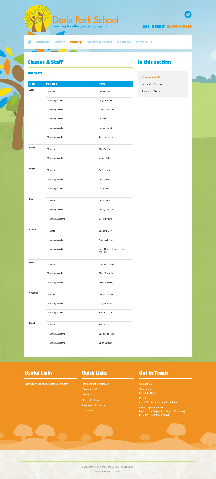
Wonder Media (115, 471)
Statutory (123, 42)
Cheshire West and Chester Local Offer (46, 383)
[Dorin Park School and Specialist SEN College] (79, 18)
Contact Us (144, 42)
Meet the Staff (89, 389)
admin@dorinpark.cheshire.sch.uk (158, 402)
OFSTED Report (91, 400)
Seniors (59, 42)
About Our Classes (152, 84)
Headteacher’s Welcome (95, 383)
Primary (76, 42)
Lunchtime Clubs (151, 91)
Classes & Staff (151, 77)
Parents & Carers (99, 42)
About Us (43, 42)
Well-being (87, 394)
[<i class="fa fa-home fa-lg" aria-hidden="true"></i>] (31, 42)
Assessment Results (93, 405)
